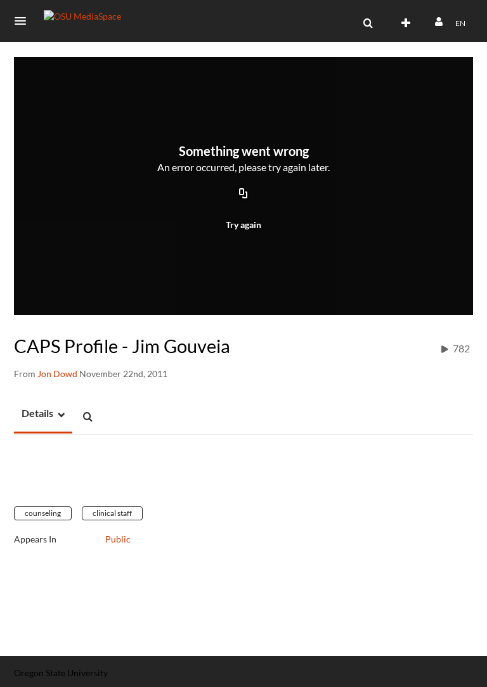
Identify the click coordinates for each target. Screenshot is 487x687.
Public (118, 539)
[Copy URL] (243, 194)
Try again (243, 224)
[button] (24, 21)
